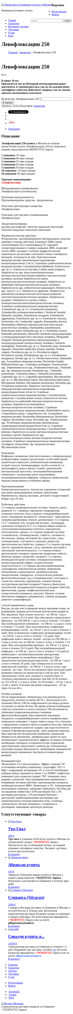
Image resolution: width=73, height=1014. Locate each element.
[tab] (40, 128)
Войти (55, 14)
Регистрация (59, 11)
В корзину (8, 102)
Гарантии (13, 23)
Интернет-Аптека (18, 26)
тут (55, 949)
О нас (11, 32)
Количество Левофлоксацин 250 (20, 98)
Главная (12, 52)
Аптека (12, 970)
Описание (14, 128)
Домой (12, 20)
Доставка (13, 29)
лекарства (25, 52)
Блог (11, 35)
